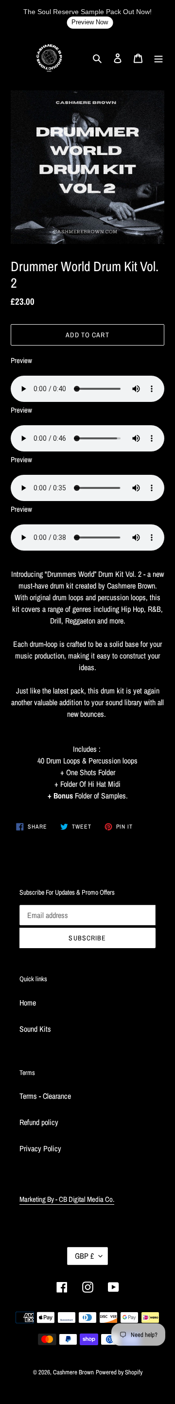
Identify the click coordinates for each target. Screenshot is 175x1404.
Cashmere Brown (73, 1372)
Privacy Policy (40, 1148)
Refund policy (38, 1122)
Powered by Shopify (119, 1372)
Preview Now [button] (89, 22)
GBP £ (84, 1255)
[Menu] (158, 57)
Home (27, 1002)
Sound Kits (35, 1028)
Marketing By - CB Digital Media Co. (66, 1199)
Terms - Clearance (45, 1096)
